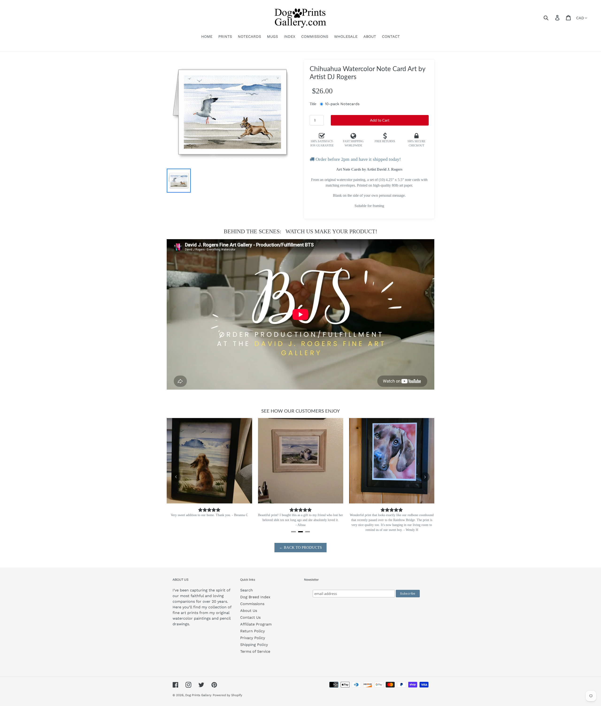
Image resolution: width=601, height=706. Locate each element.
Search (246, 590)
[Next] (425, 477)
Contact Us (250, 617)
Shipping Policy (254, 644)
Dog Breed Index (255, 597)
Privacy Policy (252, 638)
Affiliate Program (256, 624)
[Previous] (176, 477)
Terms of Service (255, 651)
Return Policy (252, 631)
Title (313, 104)
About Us (248, 610)
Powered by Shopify (227, 695)
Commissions (252, 604)
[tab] (293, 531)
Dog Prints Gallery (198, 695)
